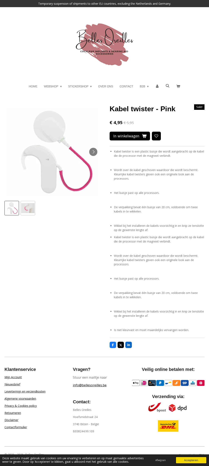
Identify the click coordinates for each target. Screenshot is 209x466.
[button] (11, 208)
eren (18, 413)
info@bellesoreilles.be (90, 385)
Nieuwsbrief (12, 384)
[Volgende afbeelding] (93, 152)
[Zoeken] (167, 85)
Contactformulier (15, 427)
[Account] (157, 86)
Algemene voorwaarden (20, 398)
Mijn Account (13, 377)
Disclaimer (11, 420)
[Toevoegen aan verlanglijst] (156, 136)
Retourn (9, 413)
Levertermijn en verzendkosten (25, 391)
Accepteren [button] (191, 460)
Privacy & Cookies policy (20, 406)
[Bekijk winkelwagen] (178, 86)
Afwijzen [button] (160, 460)
